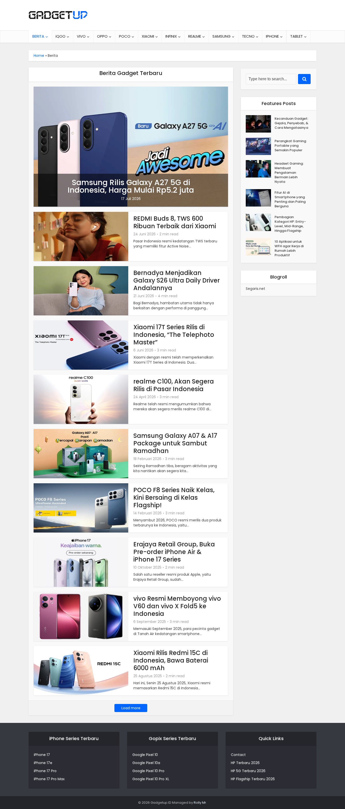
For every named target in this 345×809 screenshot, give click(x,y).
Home (39, 55)
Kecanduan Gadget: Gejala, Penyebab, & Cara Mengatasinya (291, 123)
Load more (130, 708)
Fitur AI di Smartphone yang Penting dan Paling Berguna (290, 199)
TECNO (248, 36)
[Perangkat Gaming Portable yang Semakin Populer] (260, 146)
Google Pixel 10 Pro (148, 770)
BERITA (38, 36)
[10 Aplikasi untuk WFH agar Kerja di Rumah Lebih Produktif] (260, 247)
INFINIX (171, 36)
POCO (124, 36)
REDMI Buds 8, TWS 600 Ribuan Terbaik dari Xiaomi (174, 222)
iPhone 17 (42, 754)
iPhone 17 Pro (45, 770)
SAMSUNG (221, 36)
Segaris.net (255, 288)
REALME (194, 36)
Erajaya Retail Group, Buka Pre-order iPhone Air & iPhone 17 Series (174, 552)
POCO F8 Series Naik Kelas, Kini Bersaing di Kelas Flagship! (173, 497)
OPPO (102, 36)
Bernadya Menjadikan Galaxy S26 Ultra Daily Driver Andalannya (176, 280)
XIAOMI (148, 36)
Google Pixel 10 (145, 754)
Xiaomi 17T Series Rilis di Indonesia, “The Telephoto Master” (173, 334)
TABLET (296, 36)
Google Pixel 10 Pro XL (150, 778)
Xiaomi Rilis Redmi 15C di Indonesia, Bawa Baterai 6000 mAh (170, 660)
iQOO (60, 36)
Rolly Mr (200, 802)
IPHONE (272, 36)
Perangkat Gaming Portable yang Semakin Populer (290, 146)
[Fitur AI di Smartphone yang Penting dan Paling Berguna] (260, 198)
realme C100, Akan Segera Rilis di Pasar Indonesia (173, 385)
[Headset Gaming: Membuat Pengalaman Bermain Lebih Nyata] (260, 169)
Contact (238, 754)
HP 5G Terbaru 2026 (248, 770)
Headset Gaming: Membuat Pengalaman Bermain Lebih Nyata (289, 172)
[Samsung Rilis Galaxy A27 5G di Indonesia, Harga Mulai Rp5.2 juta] (131, 146)
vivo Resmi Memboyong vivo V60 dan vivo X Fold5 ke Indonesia (177, 606)
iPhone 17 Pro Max (49, 778)
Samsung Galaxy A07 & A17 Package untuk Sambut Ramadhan (175, 443)
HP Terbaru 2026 (245, 762)
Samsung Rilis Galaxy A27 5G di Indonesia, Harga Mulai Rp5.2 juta (131, 186)
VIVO (81, 36)
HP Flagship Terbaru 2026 (253, 778)
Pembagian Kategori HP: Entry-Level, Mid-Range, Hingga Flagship (290, 224)
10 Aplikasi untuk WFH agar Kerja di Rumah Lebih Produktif (289, 248)
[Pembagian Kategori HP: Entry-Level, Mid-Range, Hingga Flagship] (260, 222)
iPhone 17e (43, 762)
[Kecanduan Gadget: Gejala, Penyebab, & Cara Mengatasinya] (260, 124)
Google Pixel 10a (146, 762)
